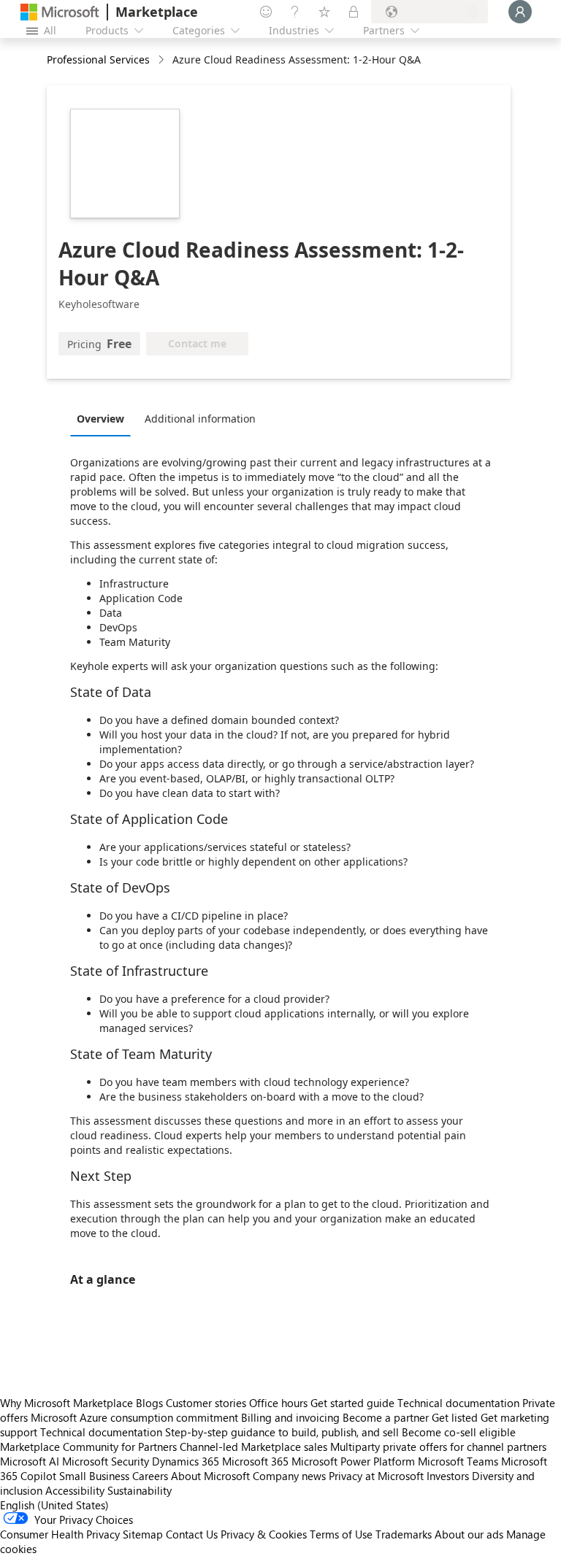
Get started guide (352, 1402)
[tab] (104, 418)
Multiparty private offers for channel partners (438, 1446)
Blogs (149, 1402)
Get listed (455, 1417)
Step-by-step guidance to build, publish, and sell (282, 1432)
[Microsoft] (59, 12)
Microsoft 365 (255, 1461)
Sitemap (143, 1534)
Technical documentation (458, 1402)
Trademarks (403, 1534)
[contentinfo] (162, 60)
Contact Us (192, 1534)
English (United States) (54, 1505)
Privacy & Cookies (264, 1534)
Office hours (278, 1402)
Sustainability (139, 1490)
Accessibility (74, 1490)
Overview (100, 418)
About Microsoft (210, 1475)
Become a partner (386, 1417)
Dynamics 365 (185, 1461)
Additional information (200, 418)
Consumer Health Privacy (60, 1534)
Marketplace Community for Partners (88, 1446)
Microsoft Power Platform (353, 1461)
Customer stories (206, 1402)
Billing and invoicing (290, 1417)
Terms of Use (341, 1534)
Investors (448, 1475)
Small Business (94, 1475)
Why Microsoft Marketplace (66, 1402)
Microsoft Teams (458, 1461)
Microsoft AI (29, 1461)
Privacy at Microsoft (376, 1475)
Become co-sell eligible (459, 1432)
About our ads (469, 1534)
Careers (150, 1475)
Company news (289, 1475)
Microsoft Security (105, 1461)
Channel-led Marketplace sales (253, 1446)
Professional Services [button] (98, 59)
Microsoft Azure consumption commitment (136, 1417)
